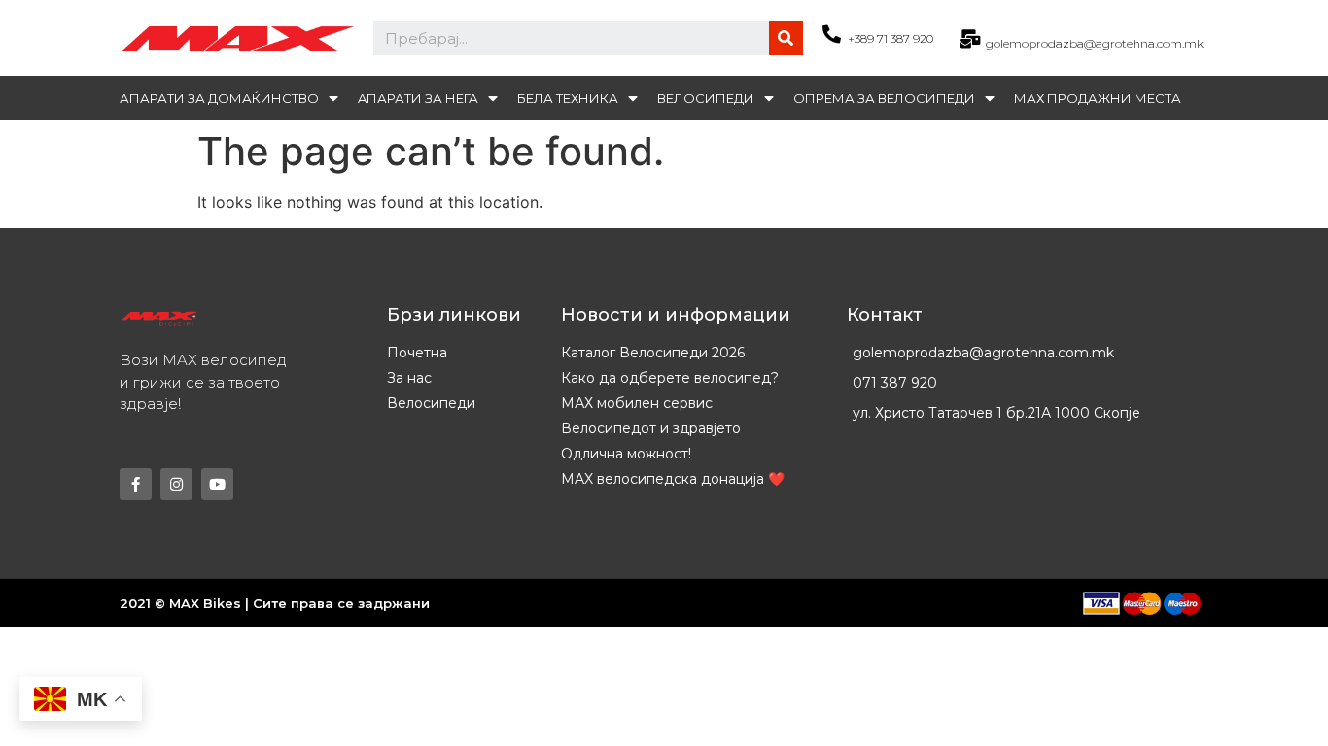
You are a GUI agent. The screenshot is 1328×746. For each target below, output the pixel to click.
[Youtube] (217, 484)
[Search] (786, 38)
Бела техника (567, 98)
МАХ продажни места (1097, 98)
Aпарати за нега (418, 98)
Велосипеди (705, 98)
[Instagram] (176, 484)
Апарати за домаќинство (219, 98)
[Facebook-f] (136, 484)
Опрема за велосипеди (884, 98)
